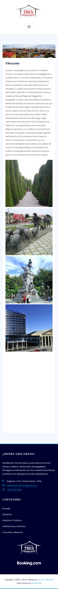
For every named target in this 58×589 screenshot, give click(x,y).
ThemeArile (36, 583)
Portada (6, 508)
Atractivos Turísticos (12, 520)
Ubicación (7, 514)
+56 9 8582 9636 (14, 489)
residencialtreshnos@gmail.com (22, 485)
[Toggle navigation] (29, 27)
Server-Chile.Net (45, 579)
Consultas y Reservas (12, 532)
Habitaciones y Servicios (13, 526)
